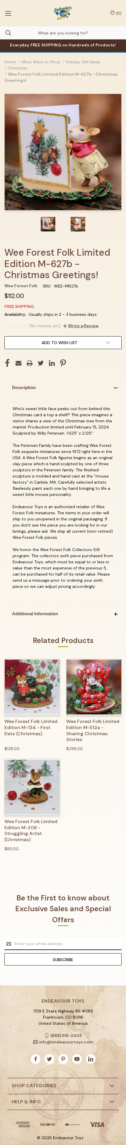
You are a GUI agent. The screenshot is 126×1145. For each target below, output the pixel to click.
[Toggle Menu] (8, 13)
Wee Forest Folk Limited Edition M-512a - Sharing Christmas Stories (92, 731)
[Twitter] (41, 363)
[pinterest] (63, 1059)
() (118, 13)
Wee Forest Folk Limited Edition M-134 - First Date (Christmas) (30, 728)
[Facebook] (7, 363)
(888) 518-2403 (66, 1035)
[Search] (5, 32)
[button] (63, 388)
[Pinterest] (63, 363)
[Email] (18, 363)
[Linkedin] (52, 363)
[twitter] (49, 1059)
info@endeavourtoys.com (66, 1041)
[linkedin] (90, 1059)
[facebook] (35, 1059)
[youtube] (76, 1059)
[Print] (30, 363)
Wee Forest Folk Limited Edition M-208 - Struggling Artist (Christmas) (30, 831)
